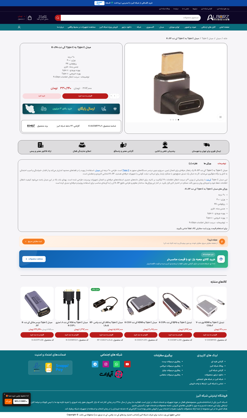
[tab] (221, 163)
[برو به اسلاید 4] (170, 119)
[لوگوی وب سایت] (218, 17)
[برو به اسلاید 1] (178, 119)
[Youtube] (127, 364)
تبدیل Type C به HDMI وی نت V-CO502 (210, 324)
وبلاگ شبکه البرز (216, 366)
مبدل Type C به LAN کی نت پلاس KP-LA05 (106, 324)
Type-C (125, 170)
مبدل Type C (207, 38)
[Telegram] (95, 364)
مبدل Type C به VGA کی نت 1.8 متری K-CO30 (72, 324)
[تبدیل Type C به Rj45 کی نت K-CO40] (175, 303)
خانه (225, 38)
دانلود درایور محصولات (214, 374)
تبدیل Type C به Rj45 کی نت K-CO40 (175, 322)
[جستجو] (58, 18)
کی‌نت (208, 179)
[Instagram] (106, 364)
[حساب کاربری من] (19, 27)
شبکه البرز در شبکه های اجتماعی (209, 379)
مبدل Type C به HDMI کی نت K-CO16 (141, 322)
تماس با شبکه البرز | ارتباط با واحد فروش (206, 383)
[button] (210, 335)
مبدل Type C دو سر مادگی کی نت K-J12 (37, 324)
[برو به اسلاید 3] (173, 119)
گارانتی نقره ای (217, 361)
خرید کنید (41, 96)
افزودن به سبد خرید (85, 96)
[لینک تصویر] (111, 374)
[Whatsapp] (116, 364)
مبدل (218, 38)
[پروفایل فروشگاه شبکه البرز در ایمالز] (48, 368)
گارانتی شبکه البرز (216, 370)
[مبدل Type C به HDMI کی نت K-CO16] (141, 303)
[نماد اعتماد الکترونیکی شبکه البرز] (36, 368)
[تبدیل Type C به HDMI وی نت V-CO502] (210, 303)
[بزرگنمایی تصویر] (220, 117)
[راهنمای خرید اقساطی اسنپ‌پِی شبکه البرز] (62, 368)
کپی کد (8, 401)
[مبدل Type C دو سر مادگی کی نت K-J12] (37, 303)
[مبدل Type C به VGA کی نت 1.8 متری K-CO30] (71, 303)
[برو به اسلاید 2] (175, 119)
